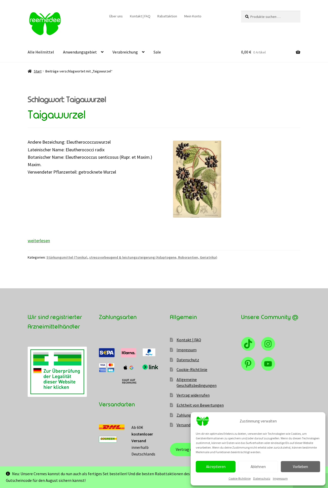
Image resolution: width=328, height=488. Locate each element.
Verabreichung (125, 52)
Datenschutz (261, 478)
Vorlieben (300, 466)
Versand (183, 424)
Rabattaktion (167, 16)
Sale (157, 52)
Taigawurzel (57, 115)
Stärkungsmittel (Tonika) (66, 257)
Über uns (116, 16)
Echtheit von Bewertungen (200, 405)
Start (38, 71)
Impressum (280, 478)
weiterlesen (39, 240)
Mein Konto (192, 16)
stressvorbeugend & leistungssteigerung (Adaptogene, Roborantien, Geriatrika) (153, 257)
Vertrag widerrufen (193, 395)
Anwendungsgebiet (80, 52)
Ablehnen (258, 466)
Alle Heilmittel (41, 52)
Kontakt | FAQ (140, 16)
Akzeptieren (215, 466)
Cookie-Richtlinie (240, 478)
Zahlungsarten (190, 415)
